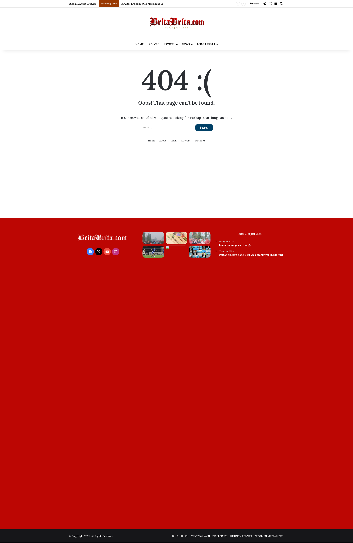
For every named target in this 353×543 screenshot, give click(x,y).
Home (151, 140)
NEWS (186, 44)
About (162, 140)
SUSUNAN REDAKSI (241, 536)
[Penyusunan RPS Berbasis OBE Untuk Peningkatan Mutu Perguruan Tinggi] (200, 252)
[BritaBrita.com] (176, 23)
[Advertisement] (176, 183)
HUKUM (185, 140)
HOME (140, 44)
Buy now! (200, 140)
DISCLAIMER (219, 536)
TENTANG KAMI (200, 536)
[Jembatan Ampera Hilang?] (153, 238)
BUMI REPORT (206, 44)
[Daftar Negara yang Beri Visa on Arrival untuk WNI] (176, 238)
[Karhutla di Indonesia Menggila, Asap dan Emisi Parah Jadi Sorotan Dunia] (176, 383)
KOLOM (154, 44)
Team (173, 140)
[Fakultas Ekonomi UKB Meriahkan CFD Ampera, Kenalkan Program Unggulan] (200, 238)
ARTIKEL (169, 44)
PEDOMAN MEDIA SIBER (268, 536)
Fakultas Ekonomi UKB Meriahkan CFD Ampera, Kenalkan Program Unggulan (165, 3)
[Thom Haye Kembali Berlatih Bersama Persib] (153, 252)
